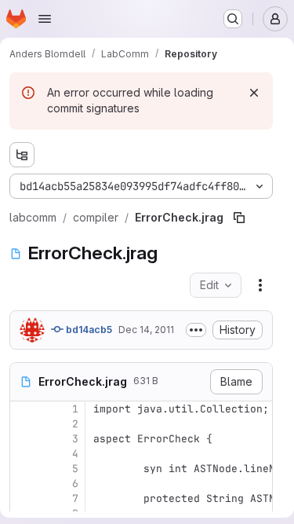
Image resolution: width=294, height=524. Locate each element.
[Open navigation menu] (44, 18)
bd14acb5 (88, 329)
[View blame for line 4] (23, 453)
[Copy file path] (239, 217)
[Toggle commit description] (196, 330)
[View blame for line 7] (23, 498)
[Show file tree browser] (21, 154)
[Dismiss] (254, 92)
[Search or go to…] (232, 18)
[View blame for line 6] (23, 483)
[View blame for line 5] (23, 468)
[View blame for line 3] (23, 438)
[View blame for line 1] (23, 408)
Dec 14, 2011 (146, 329)
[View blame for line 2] (23, 423)
